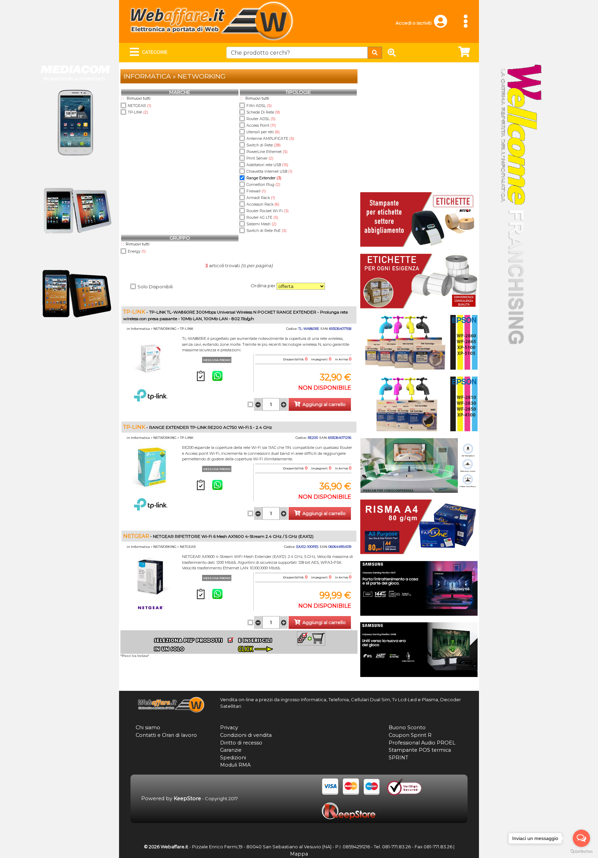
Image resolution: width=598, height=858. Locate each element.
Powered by (171, 798)
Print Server (259, 158)
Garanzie (231, 750)
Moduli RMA (235, 765)
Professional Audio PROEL (422, 743)
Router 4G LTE (262, 217)
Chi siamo (148, 727)
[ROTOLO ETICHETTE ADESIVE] (419, 280)
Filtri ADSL (259, 105)
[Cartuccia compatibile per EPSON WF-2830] (419, 403)
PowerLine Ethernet (267, 152)
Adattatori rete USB (267, 165)
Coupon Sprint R (410, 735)
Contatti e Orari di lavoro (166, 735)
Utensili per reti (263, 132)
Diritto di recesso (241, 743)
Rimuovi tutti (139, 98)
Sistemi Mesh (261, 224)
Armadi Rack (260, 198)
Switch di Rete (263, 145)
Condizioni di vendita (246, 735)
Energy (137, 251)
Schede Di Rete (263, 112)
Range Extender (263, 178)
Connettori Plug (263, 184)
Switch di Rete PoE (266, 230)
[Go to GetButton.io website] (581, 851)
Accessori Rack (262, 204)
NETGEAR (139, 105)
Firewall (256, 191)
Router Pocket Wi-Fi (267, 211)
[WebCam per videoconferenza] (419, 465)
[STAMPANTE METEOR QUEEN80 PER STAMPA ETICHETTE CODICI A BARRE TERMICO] (419, 219)
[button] (444, 24)
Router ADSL (260, 119)
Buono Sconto (407, 727)
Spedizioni (233, 758)
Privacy (229, 727)
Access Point (261, 125)
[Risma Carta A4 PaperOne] (419, 526)
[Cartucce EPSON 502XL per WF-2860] (419, 342)
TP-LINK (138, 112)
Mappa (299, 854)
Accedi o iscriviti (414, 23)
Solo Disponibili (155, 286)
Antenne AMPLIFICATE (270, 138)
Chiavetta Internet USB (269, 171)
